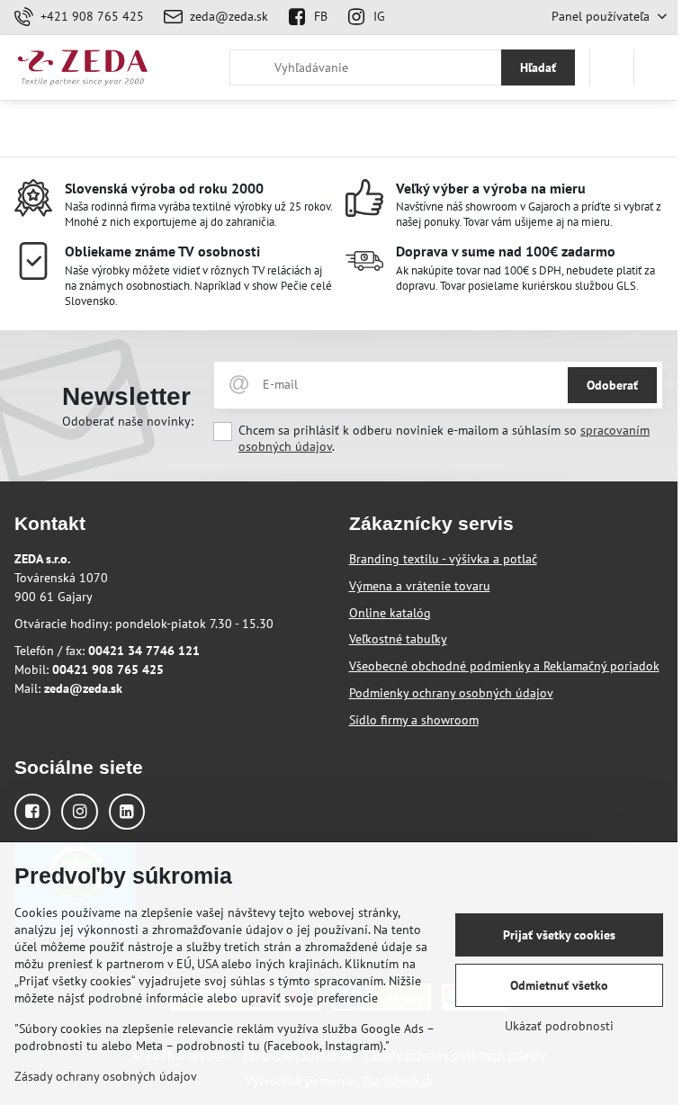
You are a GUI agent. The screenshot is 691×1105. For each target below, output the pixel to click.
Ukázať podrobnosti (559, 1026)
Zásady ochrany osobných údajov (105, 1076)
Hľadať (538, 67)
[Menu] (656, 67)
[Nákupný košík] (611, 67)
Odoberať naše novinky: (127, 421)
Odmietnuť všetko (559, 985)
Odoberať (612, 385)
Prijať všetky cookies (559, 935)
